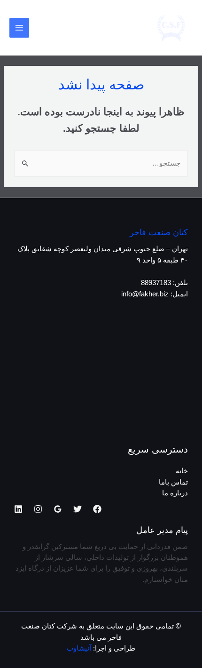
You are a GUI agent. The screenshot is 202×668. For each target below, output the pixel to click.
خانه (182, 471)
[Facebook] (97, 509)
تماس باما (173, 482)
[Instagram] (38, 509)
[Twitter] (77, 509)
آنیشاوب (79, 648)
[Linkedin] (18, 509)
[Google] (58, 509)
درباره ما (175, 493)
